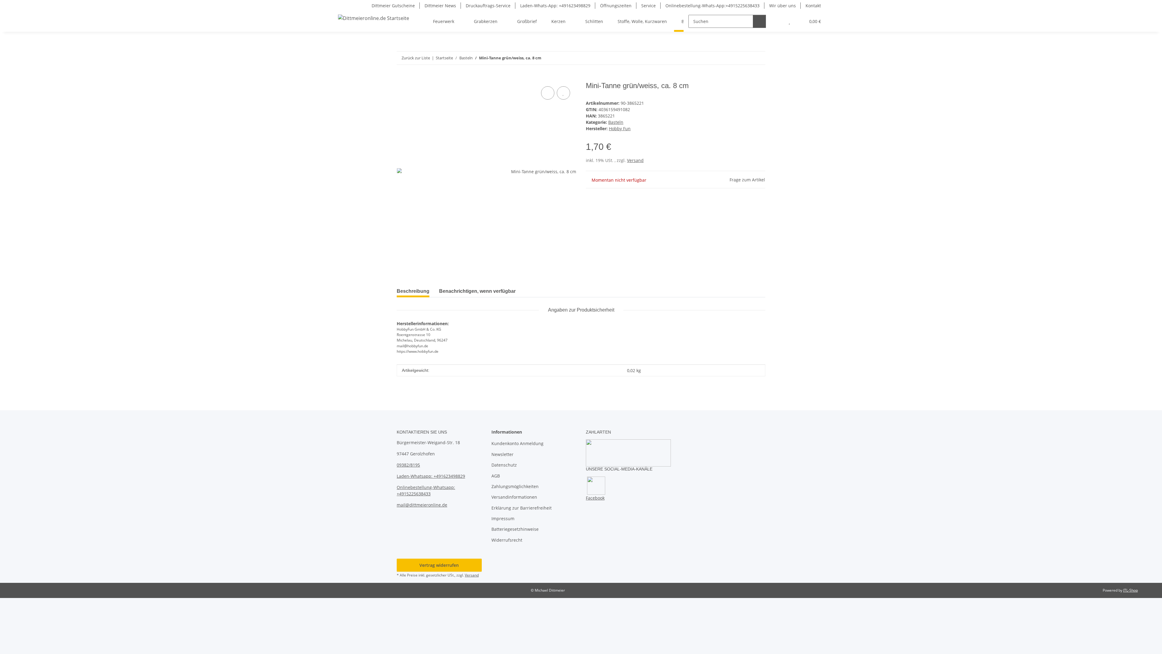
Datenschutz (504, 465)
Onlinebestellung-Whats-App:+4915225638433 (712, 5)
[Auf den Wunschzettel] (563, 93)
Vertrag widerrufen (439, 565)
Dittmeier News (440, 5)
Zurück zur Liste (416, 58)
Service (648, 5)
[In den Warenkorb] (401, 78)
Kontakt (813, 5)
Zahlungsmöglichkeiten (515, 486)
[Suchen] (759, 21)
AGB (495, 476)
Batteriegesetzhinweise (515, 529)
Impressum (502, 518)
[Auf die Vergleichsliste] (547, 93)
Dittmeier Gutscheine (393, 5)
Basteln (615, 122)
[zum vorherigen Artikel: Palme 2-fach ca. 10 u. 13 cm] (745, 57)
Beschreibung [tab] (413, 291)
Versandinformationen (514, 497)
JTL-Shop (1130, 590)
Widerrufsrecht (506, 540)
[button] (777, 21)
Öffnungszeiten (616, 5)
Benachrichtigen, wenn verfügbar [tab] (477, 291)
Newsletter (502, 454)
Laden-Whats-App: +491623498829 (555, 5)
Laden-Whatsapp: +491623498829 (431, 476)
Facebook (595, 498)
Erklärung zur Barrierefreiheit (521, 508)
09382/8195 (408, 465)
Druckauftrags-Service (488, 5)
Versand (635, 160)
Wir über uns (782, 5)
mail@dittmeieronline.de (422, 505)
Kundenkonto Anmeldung (517, 443)
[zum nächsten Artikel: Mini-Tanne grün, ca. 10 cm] (758, 57)
